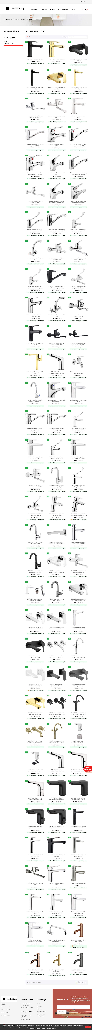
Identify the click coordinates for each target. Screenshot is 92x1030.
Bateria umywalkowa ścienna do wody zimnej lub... (78, 372)
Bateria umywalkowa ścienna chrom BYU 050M (35, 201)
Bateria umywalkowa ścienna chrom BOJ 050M (78, 258)
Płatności (39, 1009)
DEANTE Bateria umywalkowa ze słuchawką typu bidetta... (35, 599)
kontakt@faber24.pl (28, 1007)
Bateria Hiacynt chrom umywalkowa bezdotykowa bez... (57, 372)
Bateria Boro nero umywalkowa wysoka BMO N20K (78, 827)
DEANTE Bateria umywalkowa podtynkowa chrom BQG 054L (35, 628)
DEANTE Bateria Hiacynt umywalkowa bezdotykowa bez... (57, 770)
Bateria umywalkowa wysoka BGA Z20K (78, 88)
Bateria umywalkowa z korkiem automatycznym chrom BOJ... (56, 201)
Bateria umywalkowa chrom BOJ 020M (57, 173)
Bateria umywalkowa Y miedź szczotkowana (78, 941)
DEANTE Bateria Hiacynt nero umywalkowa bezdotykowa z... (35, 827)
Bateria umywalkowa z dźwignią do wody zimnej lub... (56, 400)
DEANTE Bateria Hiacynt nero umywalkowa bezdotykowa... (78, 798)
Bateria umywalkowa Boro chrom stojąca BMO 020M (35, 315)
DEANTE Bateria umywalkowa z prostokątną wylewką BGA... (56, 486)
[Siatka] (27, 37)
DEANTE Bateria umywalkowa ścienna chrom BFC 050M (35, 486)
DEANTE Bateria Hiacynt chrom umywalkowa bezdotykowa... (78, 770)
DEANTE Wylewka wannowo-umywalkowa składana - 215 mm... (56, 543)
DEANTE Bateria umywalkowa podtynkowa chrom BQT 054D (56, 656)
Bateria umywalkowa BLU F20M (78, 883)
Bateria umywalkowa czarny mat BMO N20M (35, 344)
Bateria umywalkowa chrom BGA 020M (78, 400)
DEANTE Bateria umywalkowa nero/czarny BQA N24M (35, 571)
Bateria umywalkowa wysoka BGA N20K (35, 88)
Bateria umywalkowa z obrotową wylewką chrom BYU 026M (78, 145)
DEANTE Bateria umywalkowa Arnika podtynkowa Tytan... (78, 685)
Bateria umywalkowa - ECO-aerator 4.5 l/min (78, 912)
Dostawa (39, 1006)
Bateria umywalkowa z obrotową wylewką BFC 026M (35, 429)
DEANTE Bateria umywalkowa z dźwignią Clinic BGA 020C (78, 429)
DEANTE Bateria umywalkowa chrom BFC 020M (35, 457)
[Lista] (30, 37)
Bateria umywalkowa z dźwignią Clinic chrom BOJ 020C (78, 230)
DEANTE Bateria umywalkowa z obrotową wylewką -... (56, 429)
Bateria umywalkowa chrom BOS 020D (57, 315)
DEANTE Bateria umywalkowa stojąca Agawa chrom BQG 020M (78, 514)
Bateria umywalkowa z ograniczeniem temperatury (35, 941)
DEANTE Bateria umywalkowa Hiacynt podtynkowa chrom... (56, 628)
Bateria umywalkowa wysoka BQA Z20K (35, 372)
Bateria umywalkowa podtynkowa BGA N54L (78, 59)
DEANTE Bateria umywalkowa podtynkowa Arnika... (35, 656)
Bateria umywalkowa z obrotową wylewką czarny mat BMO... (57, 287)
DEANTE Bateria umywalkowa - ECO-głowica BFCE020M (78, 457)
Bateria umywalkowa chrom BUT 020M (78, 116)
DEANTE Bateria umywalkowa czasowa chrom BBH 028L (78, 543)
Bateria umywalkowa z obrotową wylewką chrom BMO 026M (57, 230)
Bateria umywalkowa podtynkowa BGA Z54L (56, 88)
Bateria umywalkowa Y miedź (35, 970)
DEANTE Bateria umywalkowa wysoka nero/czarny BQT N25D (78, 713)
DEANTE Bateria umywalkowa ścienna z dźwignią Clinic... (35, 514)
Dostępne (78, 37)
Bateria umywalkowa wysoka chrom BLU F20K (78, 855)
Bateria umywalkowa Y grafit (78, 970)
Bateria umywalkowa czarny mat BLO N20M (57, 855)
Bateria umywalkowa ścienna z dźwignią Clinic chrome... (78, 287)
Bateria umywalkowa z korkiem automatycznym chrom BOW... (78, 201)
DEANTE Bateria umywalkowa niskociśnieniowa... (57, 514)
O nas (38, 1003)
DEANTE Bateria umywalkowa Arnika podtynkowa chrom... (78, 599)
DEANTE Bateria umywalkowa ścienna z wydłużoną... (78, 571)
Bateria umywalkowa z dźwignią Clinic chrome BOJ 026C (35, 230)
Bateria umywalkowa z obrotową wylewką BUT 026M (35, 145)
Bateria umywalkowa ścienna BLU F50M (35, 884)
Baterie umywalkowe (11, 31)
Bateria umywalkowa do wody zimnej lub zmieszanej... (35, 400)
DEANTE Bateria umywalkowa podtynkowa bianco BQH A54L (35, 685)
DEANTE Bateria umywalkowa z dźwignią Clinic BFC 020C (56, 457)
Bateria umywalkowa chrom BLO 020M (57, 884)
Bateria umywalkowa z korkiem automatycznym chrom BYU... (35, 173)
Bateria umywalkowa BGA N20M (35, 59)
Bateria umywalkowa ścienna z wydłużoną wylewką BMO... (78, 344)
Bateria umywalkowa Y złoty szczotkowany (57, 970)
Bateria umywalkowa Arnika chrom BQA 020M (57, 912)
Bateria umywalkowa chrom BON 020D (35, 258)
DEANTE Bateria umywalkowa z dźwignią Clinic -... (78, 486)
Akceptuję (88, 1026)
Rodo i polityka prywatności (41, 1014)
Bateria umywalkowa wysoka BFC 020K (35, 912)
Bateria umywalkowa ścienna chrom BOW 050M (56, 258)
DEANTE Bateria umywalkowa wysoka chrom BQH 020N (78, 628)
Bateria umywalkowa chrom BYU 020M (57, 145)
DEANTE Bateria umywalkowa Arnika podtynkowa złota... (35, 713)
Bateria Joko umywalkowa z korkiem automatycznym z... (35, 287)
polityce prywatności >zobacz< (49, 1028)
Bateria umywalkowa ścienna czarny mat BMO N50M (56, 344)
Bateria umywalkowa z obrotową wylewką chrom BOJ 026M (78, 173)
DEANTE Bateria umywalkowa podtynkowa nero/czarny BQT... (57, 713)
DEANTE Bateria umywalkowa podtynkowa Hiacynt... (57, 685)
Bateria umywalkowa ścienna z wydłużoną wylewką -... (35, 116)
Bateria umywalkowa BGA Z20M (57, 59)
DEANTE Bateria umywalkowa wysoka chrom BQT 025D (78, 656)
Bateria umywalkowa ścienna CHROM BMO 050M (78, 315)
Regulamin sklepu (41, 1011)
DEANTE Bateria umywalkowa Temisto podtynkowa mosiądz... (35, 742)
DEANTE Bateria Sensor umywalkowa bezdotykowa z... (78, 742)
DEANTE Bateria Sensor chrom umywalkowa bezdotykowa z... (35, 770)
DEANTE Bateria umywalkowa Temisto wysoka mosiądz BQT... (57, 742)
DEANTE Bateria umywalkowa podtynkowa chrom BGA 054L (56, 571)
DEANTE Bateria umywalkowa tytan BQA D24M (57, 599)
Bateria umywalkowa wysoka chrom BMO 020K (35, 855)
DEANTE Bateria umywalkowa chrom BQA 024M (35, 543)
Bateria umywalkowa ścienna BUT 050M (56, 116)
